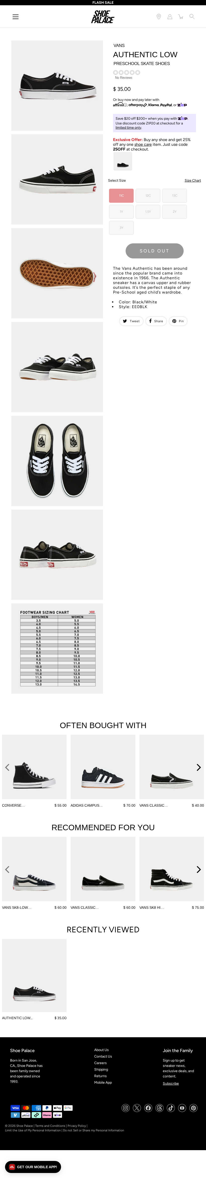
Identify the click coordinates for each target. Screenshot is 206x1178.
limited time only (128, 127)
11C (121, 195)
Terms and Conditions (50, 1126)
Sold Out (155, 251)
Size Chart (193, 180)
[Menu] (15, 17)
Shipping (101, 1069)
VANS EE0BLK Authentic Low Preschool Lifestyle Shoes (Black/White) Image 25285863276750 (55, 326)
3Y (121, 228)
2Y (175, 212)
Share (158, 321)
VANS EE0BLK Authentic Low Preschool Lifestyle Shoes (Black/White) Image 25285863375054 (55, 607)
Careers (100, 1063)
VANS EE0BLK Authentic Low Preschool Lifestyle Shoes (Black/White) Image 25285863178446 (55, 44)
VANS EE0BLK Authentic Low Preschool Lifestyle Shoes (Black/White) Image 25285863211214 (55, 138)
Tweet (135, 321)
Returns (100, 1076)
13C (174, 195)
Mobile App (103, 1082)
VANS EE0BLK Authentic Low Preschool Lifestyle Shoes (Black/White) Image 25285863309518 (55, 420)
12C (148, 195)
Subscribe (171, 1083)
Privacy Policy (77, 1126)
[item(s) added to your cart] (181, 17)
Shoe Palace (24, 1126)
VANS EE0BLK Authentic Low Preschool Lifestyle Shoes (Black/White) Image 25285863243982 (55, 232)
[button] (33, 1167)
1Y (121, 212)
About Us (101, 1050)
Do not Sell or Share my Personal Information (93, 1130)
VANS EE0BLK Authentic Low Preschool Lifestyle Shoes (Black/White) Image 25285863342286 (55, 514)
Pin (181, 321)
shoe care (143, 144)
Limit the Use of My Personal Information (33, 1130)
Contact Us (103, 1056)
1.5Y (148, 212)
